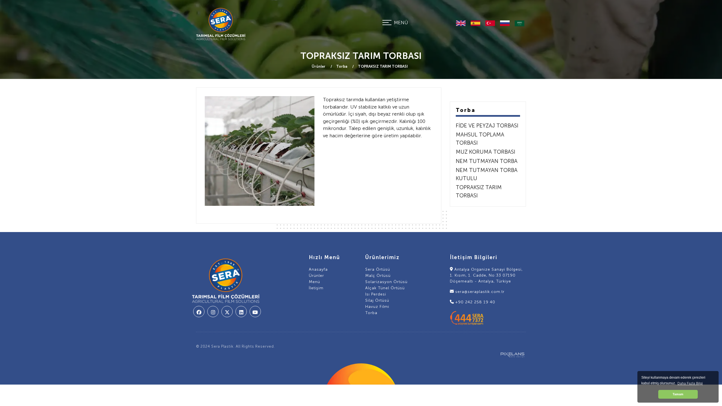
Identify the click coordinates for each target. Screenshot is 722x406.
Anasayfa (318, 269)
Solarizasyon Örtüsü (386, 281)
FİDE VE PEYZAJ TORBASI (487, 125)
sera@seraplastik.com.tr (479, 291)
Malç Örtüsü (378, 275)
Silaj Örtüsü (377, 300)
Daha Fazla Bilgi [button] (690, 383)
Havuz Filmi (377, 306)
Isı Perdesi (375, 294)
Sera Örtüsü (377, 269)
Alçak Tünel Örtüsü (385, 288)
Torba (342, 66)
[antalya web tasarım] (510, 354)
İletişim (316, 288)
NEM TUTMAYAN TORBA (487, 161)
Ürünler (319, 66)
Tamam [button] (678, 394)
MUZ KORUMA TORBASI (485, 152)
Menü (314, 281)
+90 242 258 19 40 (474, 302)
